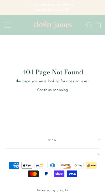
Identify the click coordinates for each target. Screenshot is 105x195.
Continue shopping (52, 89)
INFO (52, 140)
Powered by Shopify (52, 190)
